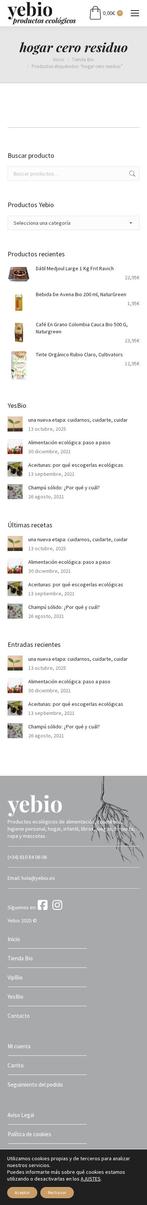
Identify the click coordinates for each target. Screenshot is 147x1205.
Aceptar (22, 1192)
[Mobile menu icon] (134, 13)
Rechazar (57, 1192)
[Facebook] (44, 907)
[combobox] (73, 223)
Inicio (14, 939)
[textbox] (42, 223)
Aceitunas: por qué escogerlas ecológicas (75, 465)
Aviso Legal (21, 1115)
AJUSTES (91, 1178)
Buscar (131, 174)
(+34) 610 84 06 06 (27, 857)
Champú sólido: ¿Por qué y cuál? (64, 487)
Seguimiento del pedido (35, 1084)
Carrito (16, 1065)
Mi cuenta (19, 1046)
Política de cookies (29, 1134)
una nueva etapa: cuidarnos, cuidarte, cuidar (78, 419)
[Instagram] (58, 907)
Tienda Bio (20, 958)
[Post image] (15, 423)
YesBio (15, 996)
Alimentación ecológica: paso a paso (69, 442)
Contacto (19, 1015)
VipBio (15, 977)
